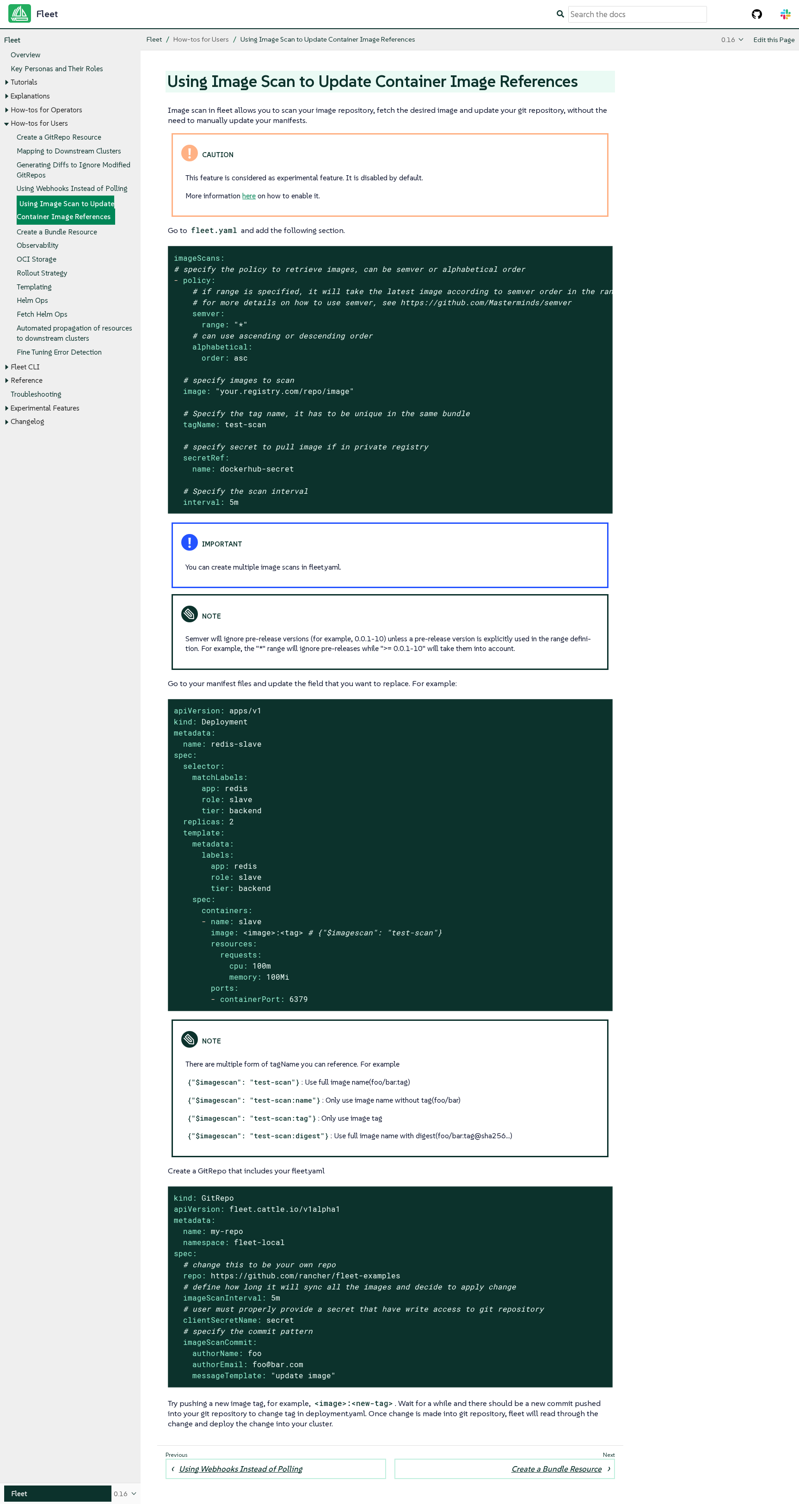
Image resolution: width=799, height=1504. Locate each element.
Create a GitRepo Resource (59, 137)
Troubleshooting (36, 394)
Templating (34, 286)
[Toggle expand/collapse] (6, 82)
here (249, 195)
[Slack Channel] (785, 14)
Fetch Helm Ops (42, 314)
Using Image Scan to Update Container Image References (65, 210)
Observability (38, 245)
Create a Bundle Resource (57, 231)
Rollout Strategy (42, 273)
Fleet (12, 40)
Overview (25, 54)
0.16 (728, 39)
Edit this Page (774, 39)
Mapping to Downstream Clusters (69, 151)
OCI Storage (36, 259)
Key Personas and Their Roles (57, 68)
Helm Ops (32, 300)
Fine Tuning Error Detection (59, 352)
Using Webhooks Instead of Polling (72, 188)
